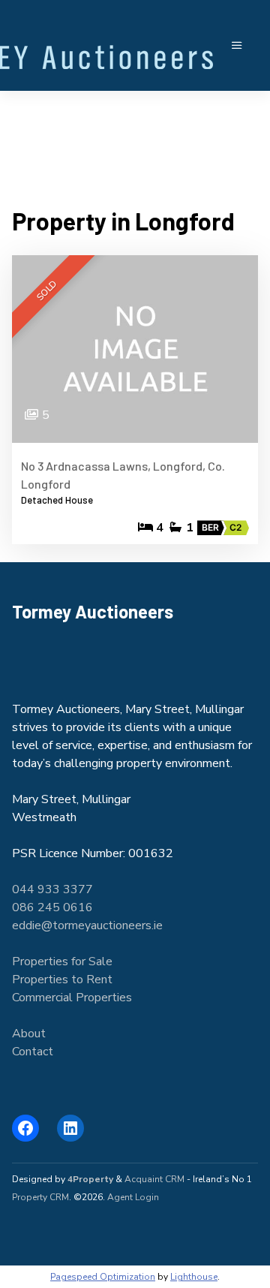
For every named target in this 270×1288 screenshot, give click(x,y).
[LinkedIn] (70, 1128)
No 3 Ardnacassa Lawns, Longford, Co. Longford (123, 475)
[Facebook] (25, 1128)
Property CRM (40, 1197)
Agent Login (133, 1197)
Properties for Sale (62, 961)
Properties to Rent (62, 979)
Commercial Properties (72, 997)
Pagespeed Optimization (102, 1277)
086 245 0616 (52, 907)
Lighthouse (194, 1277)
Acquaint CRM (154, 1179)
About (29, 1033)
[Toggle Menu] (237, 46)
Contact (32, 1051)
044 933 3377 (52, 889)
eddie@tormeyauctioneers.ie (87, 925)
